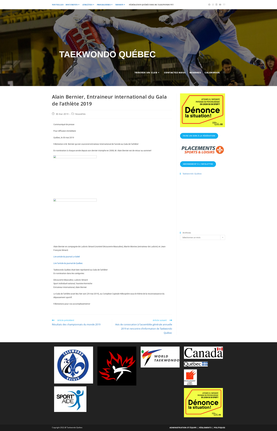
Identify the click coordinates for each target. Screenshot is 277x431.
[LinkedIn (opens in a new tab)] (216, 4)
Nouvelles (57, 4)
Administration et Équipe (183, 427)
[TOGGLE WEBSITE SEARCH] (224, 73)
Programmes (104, 4)
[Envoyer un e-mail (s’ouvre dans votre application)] (223, 4)
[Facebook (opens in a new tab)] (209, 4)
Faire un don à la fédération (199, 136)
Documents (72, 4)
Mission (119, 4)
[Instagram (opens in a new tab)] (213, 4)
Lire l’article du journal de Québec (68, 263)
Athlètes (87, 4)
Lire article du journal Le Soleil (66, 256)
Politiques (219, 427)
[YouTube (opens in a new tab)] (220, 4)
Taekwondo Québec (107, 54)
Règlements (205, 427)
